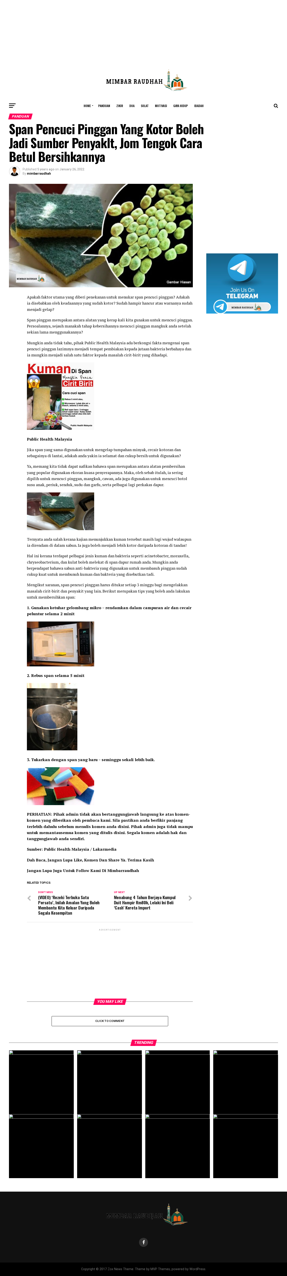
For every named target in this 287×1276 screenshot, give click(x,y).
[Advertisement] (143, 31)
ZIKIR (119, 105)
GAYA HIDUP (180, 105)
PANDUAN (104, 105)
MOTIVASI (161, 105)
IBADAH (199, 105)
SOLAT (145, 105)
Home (87, 105)
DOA (132, 105)
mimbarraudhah (39, 173)
